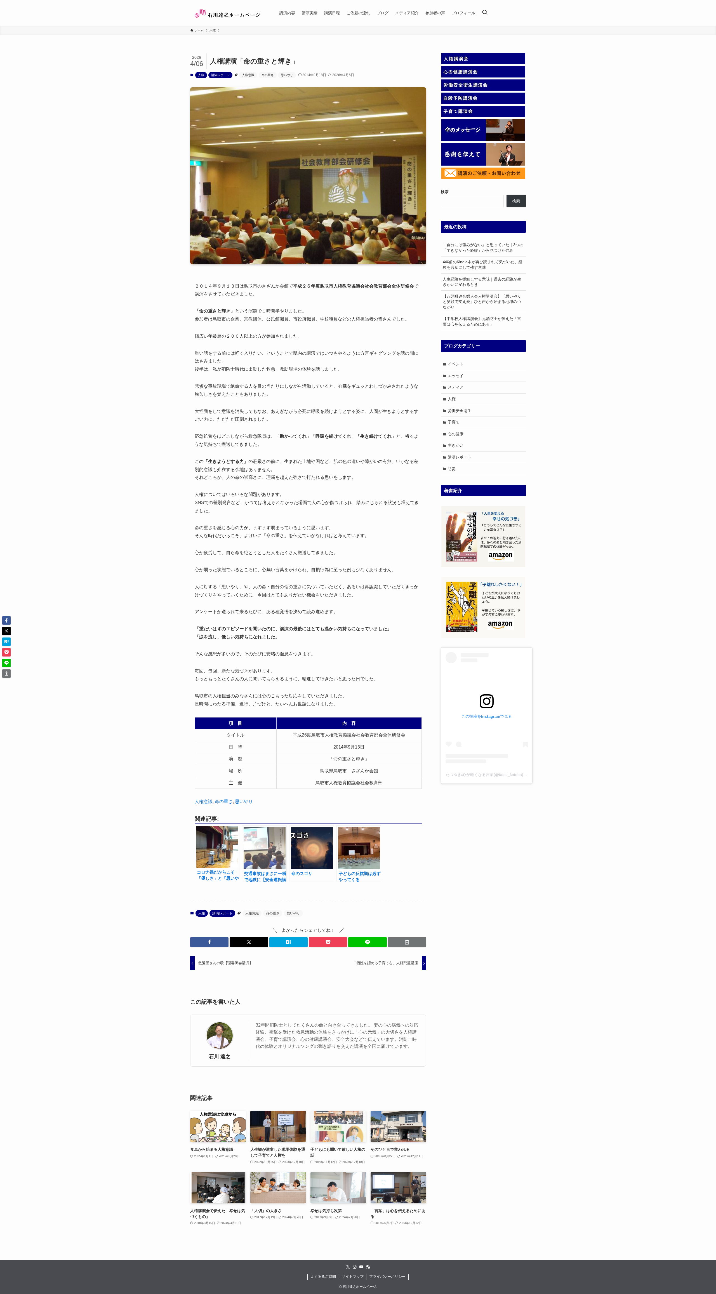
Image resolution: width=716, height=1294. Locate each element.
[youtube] (361, 1266)
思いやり (287, 75)
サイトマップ (353, 1276)
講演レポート (220, 75)
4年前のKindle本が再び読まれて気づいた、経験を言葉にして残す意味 (482, 265)
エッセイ (455, 375)
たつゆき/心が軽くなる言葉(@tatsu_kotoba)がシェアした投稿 (500, 774)
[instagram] (354, 1266)
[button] (209, 942)
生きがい (455, 445)
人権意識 (248, 75)
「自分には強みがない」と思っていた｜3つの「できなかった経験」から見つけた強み (483, 248)
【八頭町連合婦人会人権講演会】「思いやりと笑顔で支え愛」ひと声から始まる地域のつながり (482, 301)
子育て (454, 422)
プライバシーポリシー (387, 1276)
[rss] (368, 1266)
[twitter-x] (347, 1266)
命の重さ (268, 75)
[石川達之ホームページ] (227, 12)
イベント (455, 364)
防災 (452, 469)
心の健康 (455, 434)
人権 (201, 75)
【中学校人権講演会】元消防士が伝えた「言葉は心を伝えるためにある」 (482, 321)
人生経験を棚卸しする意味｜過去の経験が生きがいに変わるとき (482, 282)
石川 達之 (219, 1056)
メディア (455, 387)
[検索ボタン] (485, 13)
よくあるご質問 (323, 1276)
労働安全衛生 (459, 410)
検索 (516, 201)
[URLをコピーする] (407, 942)
